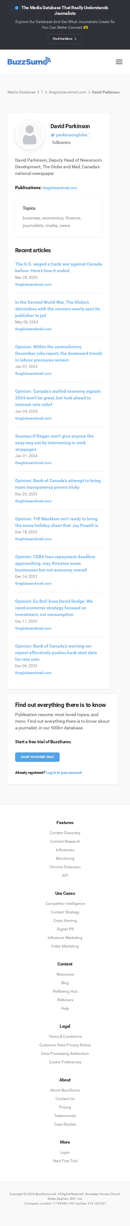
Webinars (65, 1000)
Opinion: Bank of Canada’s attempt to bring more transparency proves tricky (58, 484)
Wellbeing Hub (65, 991)
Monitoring (65, 858)
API (65, 875)
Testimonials (65, 1116)
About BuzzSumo (65, 1090)
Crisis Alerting (65, 920)
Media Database (21, 92)
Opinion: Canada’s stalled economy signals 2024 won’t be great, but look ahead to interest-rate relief (58, 398)
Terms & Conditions (65, 1036)
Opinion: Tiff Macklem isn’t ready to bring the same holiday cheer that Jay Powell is (56, 522)
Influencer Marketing (65, 938)
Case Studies (65, 1124)
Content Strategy (65, 912)
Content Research (65, 841)
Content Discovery (65, 833)
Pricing (65, 1107)
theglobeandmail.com (67, 92)
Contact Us (65, 1099)
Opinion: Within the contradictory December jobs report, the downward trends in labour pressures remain (58, 353)
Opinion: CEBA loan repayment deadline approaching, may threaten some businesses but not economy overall (55, 563)
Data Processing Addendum (65, 1053)
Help (65, 1008)
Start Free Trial (65, 1161)
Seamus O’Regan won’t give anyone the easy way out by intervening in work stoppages (54, 443)
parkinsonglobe (71, 134)
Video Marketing (65, 946)
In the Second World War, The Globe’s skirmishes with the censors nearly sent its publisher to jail (57, 309)
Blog (65, 983)
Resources (65, 974)
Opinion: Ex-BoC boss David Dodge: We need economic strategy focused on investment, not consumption (54, 608)
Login (65, 1152)
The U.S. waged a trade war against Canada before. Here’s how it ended (58, 267)
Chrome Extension (65, 867)
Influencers (65, 850)
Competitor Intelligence (65, 903)
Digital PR (65, 929)
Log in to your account (64, 772)
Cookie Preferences (65, 1062)
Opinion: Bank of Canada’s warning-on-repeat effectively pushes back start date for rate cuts (56, 652)
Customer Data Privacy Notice (65, 1045)
